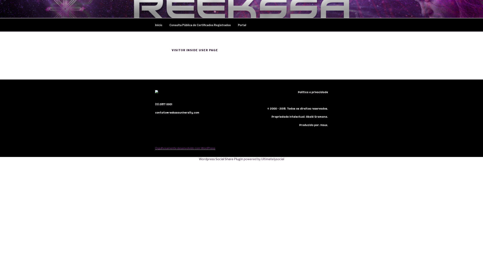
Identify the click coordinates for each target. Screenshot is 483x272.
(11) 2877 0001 (163, 104)
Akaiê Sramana (316, 116)
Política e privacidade (313, 92)
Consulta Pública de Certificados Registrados (200, 25)
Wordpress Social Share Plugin (221, 159)
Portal (242, 25)
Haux (323, 125)
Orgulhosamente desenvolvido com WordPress (185, 148)
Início (158, 25)
